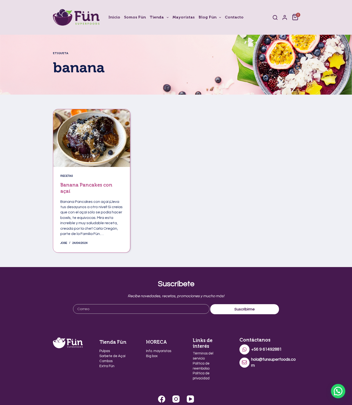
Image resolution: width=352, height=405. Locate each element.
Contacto (234, 17)
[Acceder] (284, 17)
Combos (106, 361)
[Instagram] (176, 399)
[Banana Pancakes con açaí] (91, 138)
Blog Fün (207, 17)
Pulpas (104, 351)
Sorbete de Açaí (112, 356)
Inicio (114, 17)
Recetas (66, 175)
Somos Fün (135, 17)
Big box (152, 356)
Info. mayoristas (158, 351)
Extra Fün (106, 366)
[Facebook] (161, 399)
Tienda (157, 17)
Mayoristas (183, 17)
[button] (338, 391)
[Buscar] (275, 17)
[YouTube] (190, 399)
